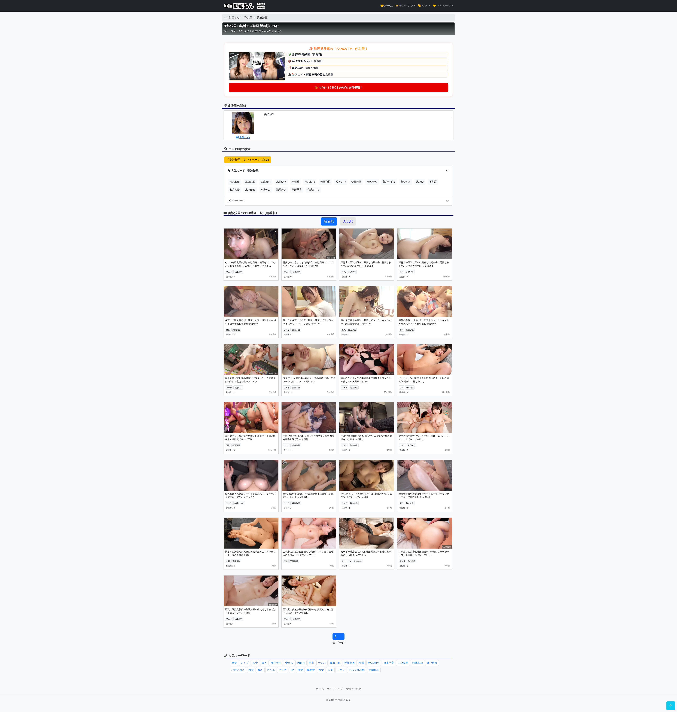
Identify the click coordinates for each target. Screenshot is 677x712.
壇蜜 (300, 669)
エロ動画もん (231, 17)
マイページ (443, 5)
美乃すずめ (389, 181)
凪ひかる (250, 189)
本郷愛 (295, 181)
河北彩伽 (235, 181)
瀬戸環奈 (432, 662)
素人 (264, 662)
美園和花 (325, 181)
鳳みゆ (420, 181)
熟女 (234, 662)
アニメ (341, 669)
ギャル (271, 669)
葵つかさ (406, 181)
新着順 (329, 221)
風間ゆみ (281, 181)
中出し (289, 662)
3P (292, 669)
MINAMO (372, 181)
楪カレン (341, 181)
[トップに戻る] (670, 705)
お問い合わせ (353, 688)
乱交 (251, 669)
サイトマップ (335, 688)
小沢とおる (238, 669)
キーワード (238, 200)
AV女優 (248, 17)
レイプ (245, 662)
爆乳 (260, 669)
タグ (424, 5)
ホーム (388, 5)
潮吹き (301, 662)
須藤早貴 (297, 189)
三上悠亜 (250, 181)
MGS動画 (373, 662)
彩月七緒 (235, 189)
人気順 (348, 221)
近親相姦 (349, 662)
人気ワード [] (244, 170)
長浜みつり (313, 189)
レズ (330, 669)
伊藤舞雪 (356, 181)
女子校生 (276, 662)
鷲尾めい (281, 189)
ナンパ (322, 662)
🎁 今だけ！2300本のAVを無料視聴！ (338, 87)
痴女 (321, 669)
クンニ (283, 669)
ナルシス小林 (357, 669)
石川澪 (433, 181)
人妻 (255, 662)
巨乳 (311, 662)
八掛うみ (266, 189)
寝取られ (335, 662)
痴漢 (361, 662)
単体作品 (244, 137)
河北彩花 (310, 181)
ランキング (405, 5)
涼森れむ (266, 181)
